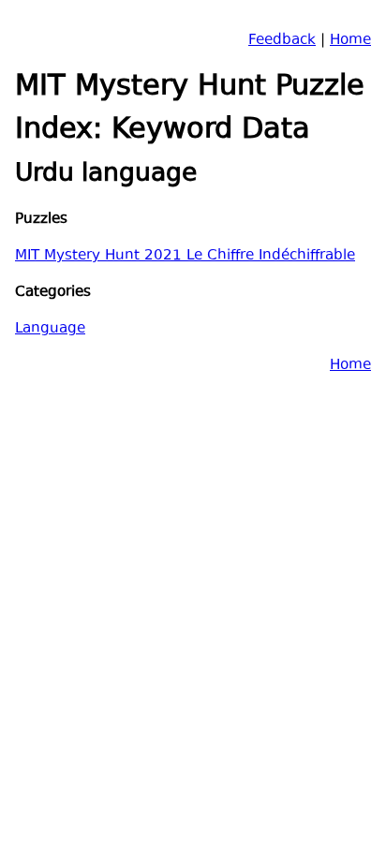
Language (50, 329)
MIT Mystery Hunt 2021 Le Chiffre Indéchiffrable (185, 256)
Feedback (282, 41)
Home (350, 41)
